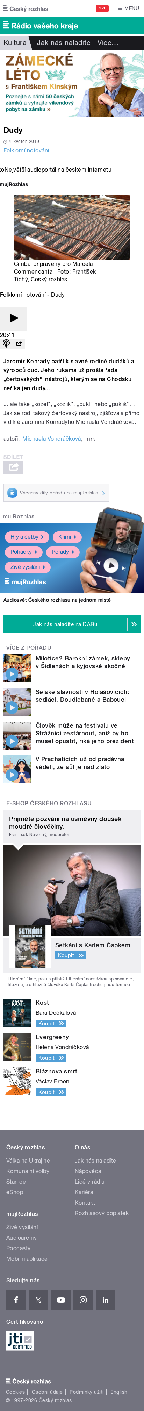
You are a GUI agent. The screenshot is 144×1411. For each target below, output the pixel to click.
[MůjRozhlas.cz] (14, 185)
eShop (14, 1192)
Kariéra (84, 1192)
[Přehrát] (13, 319)
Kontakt (85, 1202)
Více (108, 43)
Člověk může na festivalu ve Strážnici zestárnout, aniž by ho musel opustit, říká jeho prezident (85, 733)
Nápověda (88, 1171)
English (118, 1392)
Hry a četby (24, 537)
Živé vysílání (25, 567)
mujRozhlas (19, 516)
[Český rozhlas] (25, 8)
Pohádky (21, 552)
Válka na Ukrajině (28, 1160)
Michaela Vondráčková (51, 438)
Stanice (16, 1181)
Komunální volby (27, 1171)
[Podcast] (6, 344)
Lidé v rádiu (90, 1181)
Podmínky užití (87, 1392)
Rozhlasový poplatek (102, 1213)
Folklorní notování (26, 150)
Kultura (15, 43)
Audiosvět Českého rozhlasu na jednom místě (57, 600)
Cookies (15, 1392)
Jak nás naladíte (64, 43)
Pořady (60, 552)
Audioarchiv (21, 1237)
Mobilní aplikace (27, 1258)
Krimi (64, 537)
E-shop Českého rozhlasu (49, 803)
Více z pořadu (28, 648)
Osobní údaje (47, 1392)
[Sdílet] (19, 344)
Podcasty (18, 1248)
